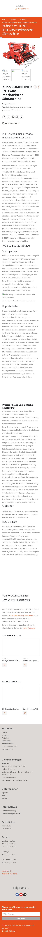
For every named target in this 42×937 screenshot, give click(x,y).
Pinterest (17, 117)
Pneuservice (6, 775)
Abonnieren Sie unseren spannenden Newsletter (19, 908)
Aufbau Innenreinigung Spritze (14, 766)
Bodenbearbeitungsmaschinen (21, 615)
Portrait (5, 795)
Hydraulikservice (8, 769)
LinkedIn (13, 117)
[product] (11, 648)
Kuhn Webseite (29, 628)
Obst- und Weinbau (9, 746)
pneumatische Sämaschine (11, 110)
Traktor (4, 732)
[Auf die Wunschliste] (4, 665)
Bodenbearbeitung (12, 107)
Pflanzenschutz (8, 749)
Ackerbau (12, 104)
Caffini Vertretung (9, 811)
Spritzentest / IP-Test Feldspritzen (15, 780)
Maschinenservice (9, 777)
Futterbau (5, 738)
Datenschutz (7, 829)
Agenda (5, 793)
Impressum (6, 826)
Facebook (4, 117)
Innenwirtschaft (8, 744)
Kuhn (20, 107)
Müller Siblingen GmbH (11, 813)
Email (21, 117)
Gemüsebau (6, 741)
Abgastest (5, 763)
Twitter (8, 117)
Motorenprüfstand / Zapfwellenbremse (17, 772)
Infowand (5, 798)
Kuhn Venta (26, 107)
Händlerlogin (19, 6)
